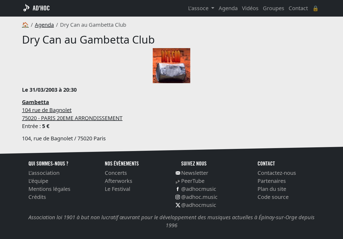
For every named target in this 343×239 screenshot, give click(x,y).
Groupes (273, 8)
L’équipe (38, 180)
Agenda (228, 8)
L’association (43, 172)
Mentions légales (49, 188)
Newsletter (194, 172)
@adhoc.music (199, 197)
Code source (273, 197)
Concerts (116, 172)
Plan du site (272, 188)
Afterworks (118, 180)
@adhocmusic (198, 188)
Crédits (37, 197)
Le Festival (117, 188)
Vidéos (250, 8)
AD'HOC (41, 8)
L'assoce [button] (199, 8)
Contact (298, 8)
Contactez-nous (277, 172)
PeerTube (192, 180)
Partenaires (272, 180)
